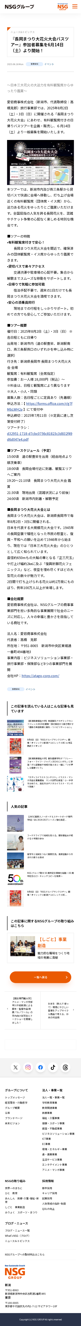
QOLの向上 (48, 1208)
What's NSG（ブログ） (18, 1235)
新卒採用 (47, 1188)
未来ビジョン (12, 1123)
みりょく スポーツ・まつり (21, 1212)
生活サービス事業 (52, 1159)
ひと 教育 (11, 1193)
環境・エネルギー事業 (54, 1149)
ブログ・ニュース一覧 (17, 1230)
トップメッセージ (15, 1097)
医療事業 (47, 1112)
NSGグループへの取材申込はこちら (25, 1254)
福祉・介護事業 (51, 1118)
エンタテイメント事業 (54, 1164)
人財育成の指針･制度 (54, 1203)
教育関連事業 (49, 1107)
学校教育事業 (49, 1102)
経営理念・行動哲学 (16, 1102)
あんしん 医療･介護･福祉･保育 (22, 1200)
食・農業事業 (49, 1154)
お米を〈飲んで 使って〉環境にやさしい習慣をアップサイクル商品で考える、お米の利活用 (58, 1010)
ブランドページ (13, 1118)
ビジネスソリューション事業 (58, 1133)
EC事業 (46, 1144)
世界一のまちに (13, 1188)
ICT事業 (46, 1138)
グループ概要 (12, 1107)
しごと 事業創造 (15, 1207)
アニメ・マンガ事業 (53, 1169)
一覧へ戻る (40, 977)
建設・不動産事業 (52, 1128)
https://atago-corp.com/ (40, 675)
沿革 (7, 1112)
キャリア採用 (49, 1193)
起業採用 (47, 1198)
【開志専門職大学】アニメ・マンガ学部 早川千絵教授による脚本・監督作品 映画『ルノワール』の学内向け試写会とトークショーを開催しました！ (22, 1010)
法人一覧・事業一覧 (53, 1097)
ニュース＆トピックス (17, 1241)
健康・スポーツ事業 (53, 1123)
